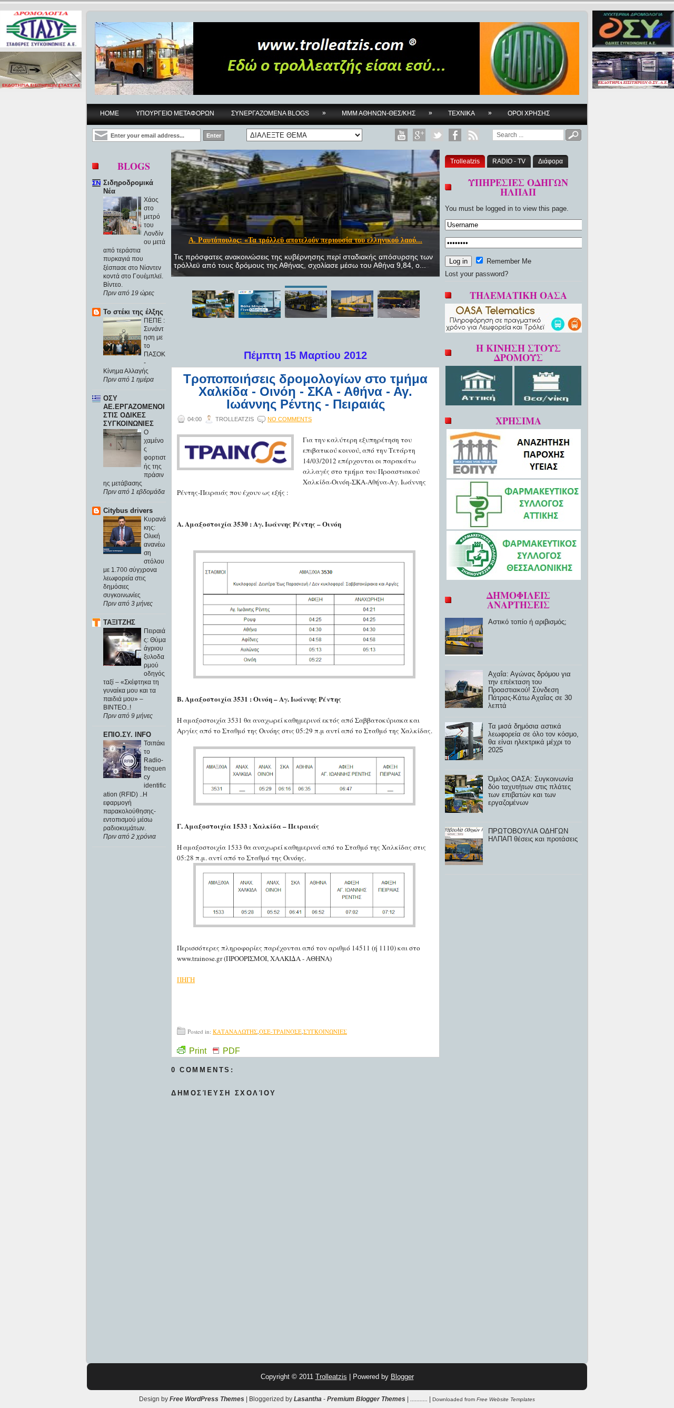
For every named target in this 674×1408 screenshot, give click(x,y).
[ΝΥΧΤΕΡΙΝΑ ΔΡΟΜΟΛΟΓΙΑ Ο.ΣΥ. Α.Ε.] (633, 30)
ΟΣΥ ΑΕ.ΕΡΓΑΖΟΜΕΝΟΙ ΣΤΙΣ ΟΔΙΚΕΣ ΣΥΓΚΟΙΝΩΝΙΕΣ (134, 411)
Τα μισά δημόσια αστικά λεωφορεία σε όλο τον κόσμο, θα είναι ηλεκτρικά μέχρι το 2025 (533, 738)
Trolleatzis (465, 161)
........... (419, 1399)
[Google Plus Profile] (419, 135)
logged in (499, 208)
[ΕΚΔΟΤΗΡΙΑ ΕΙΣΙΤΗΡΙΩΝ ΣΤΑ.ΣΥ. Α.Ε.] (41, 71)
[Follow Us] (437, 135)
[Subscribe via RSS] (473, 135)
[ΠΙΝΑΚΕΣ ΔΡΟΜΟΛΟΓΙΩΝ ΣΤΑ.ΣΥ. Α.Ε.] (41, 30)
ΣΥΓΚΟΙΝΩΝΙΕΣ (325, 1031)
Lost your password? (476, 274)
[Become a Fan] (455, 135)
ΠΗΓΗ (186, 979)
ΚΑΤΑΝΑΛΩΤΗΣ (235, 1031)
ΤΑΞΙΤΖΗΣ (119, 622)
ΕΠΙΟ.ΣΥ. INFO (127, 735)
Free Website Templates (506, 1399)
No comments (289, 419)
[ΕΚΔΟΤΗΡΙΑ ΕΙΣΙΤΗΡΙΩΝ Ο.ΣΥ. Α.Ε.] (633, 71)
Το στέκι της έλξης (133, 312)
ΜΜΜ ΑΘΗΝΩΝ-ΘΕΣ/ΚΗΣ (387, 113)
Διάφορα (550, 161)
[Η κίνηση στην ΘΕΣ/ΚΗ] (547, 403)
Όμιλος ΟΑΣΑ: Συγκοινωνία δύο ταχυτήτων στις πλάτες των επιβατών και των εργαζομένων (530, 791)
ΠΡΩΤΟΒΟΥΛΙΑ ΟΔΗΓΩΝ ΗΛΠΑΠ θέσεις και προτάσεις (533, 835)
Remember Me (507, 261)
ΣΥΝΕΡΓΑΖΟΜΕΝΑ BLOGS (278, 113)
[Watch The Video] (401, 135)
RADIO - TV (509, 161)
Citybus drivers (128, 510)
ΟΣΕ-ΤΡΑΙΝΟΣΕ (280, 1031)
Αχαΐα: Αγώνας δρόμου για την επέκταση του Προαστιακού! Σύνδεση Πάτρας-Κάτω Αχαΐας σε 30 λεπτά (530, 690)
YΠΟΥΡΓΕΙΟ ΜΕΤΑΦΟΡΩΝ (175, 113)
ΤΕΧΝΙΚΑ (470, 113)
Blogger (402, 1377)
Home (109, 113)
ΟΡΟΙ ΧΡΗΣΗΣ (529, 113)
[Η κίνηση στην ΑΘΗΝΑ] (479, 403)
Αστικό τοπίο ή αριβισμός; (305, 240)
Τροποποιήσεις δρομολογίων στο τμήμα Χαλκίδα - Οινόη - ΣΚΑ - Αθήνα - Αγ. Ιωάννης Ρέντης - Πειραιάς (305, 392)
